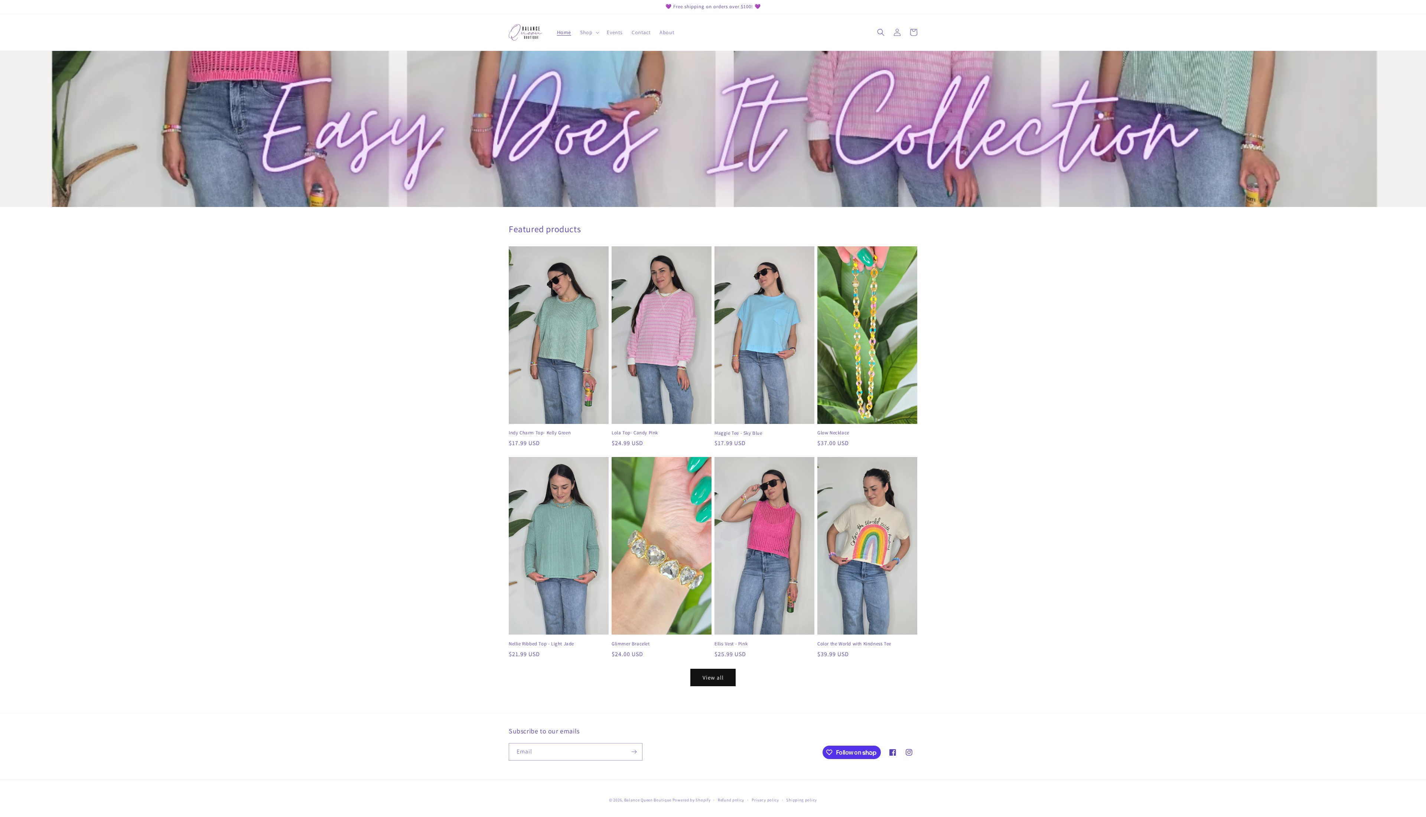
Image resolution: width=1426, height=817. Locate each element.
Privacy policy (765, 800)
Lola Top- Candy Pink (635, 433)
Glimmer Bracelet (631, 644)
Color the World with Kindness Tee (854, 644)
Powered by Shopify (692, 800)
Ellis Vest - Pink (731, 644)
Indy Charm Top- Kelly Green (540, 433)
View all (713, 677)
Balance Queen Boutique (647, 800)
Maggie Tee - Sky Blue (738, 433)
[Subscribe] (634, 752)
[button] (589, 32)
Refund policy (731, 800)
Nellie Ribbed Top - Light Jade (541, 644)
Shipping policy (801, 800)
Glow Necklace (833, 433)
